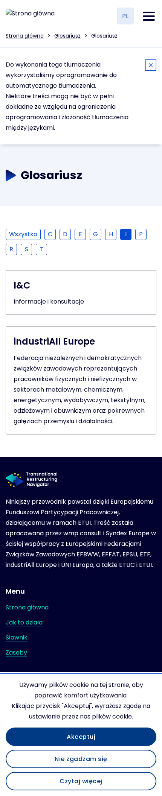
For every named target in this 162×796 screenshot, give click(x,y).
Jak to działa (24, 622)
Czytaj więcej (81, 781)
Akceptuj (81, 736)
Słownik (17, 637)
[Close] (150, 66)
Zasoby (16, 652)
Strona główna (25, 35)
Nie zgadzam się (81, 759)
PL (125, 16)
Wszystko (23, 234)
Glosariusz (67, 35)
